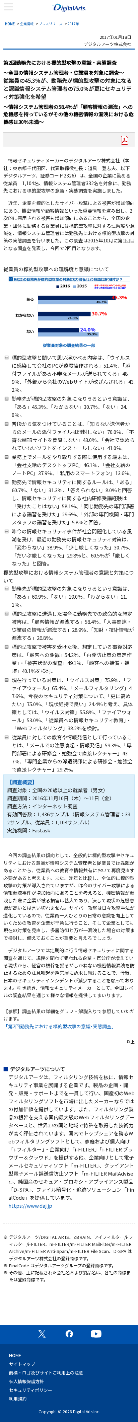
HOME (10, 23)
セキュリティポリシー (30, 1390)
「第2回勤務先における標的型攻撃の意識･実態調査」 (59, 1026)
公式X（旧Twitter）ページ (42, 1333)
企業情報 (26, 23)
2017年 (73, 23)
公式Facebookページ (69, 1333)
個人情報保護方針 (26, 1381)
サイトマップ (22, 1364)
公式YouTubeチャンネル (96, 1333)
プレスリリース (50, 23)
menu (8, 7)
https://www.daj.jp (30, 1205)
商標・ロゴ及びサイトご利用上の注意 (46, 1372)
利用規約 (17, 1399)
